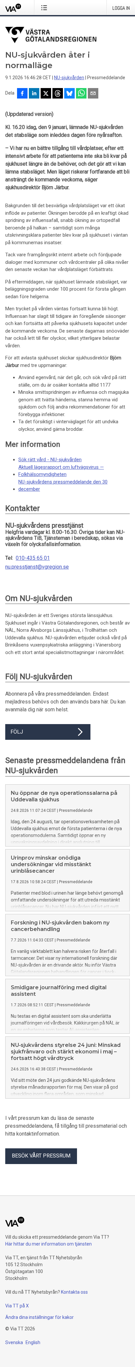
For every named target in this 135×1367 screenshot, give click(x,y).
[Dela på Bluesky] (69, 94)
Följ (16, 732)
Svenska (14, 1342)
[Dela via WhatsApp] (81, 94)
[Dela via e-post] (93, 94)
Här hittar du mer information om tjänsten (48, 1244)
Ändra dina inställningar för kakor (39, 1317)
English (33, 1342)
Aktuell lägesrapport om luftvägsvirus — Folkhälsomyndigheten (61, 471)
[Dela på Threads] (57, 94)
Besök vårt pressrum (41, 1156)
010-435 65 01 (33, 558)
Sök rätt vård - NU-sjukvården (50, 460)
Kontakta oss (74, 1292)
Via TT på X (17, 1305)
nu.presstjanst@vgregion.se (37, 567)
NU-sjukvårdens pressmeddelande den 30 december (62, 485)
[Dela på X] (46, 94)
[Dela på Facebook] (22, 94)
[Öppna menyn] (45, 7)
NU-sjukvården (69, 77)
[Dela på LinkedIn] (34, 94)
